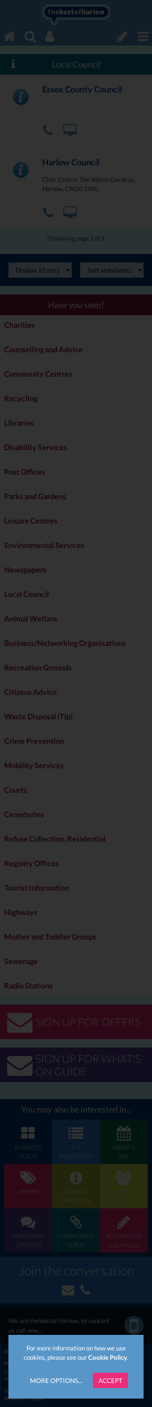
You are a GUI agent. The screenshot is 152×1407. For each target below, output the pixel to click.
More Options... (56, 1380)
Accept (110, 1380)
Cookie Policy (107, 1357)
